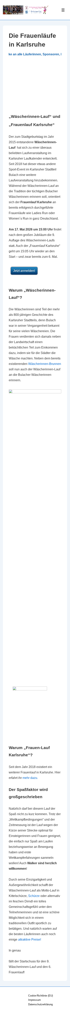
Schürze (34, 896)
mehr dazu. (30, 777)
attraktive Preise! (29, 939)
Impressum (34, 999)
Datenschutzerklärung (40, 1004)
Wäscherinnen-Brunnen (44, 363)
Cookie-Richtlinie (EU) (40, 995)
